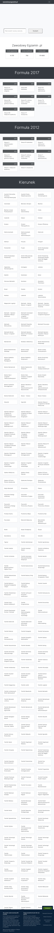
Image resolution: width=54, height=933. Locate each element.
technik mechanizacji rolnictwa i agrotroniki (10, 708)
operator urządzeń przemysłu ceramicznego (43, 455)
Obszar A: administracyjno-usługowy (8, 144)
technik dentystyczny (44, 593)
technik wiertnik (8, 896)
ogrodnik (23, 402)
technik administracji (26, 542)
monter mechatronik (9, 367)
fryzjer (23, 248)
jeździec (40, 267)
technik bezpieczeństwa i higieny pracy (9, 567)
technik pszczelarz (26, 785)
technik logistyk (42, 685)
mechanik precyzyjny (43, 324)
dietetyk (40, 218)
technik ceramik (42, 583)
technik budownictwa (27, 566)
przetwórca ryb (42, 513)
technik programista (43, 769)
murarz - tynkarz (25, 396)
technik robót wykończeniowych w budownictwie (43, 802)
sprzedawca (7, 536)
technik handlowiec (26, 659)
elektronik (40, 232)
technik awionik (42, 556)
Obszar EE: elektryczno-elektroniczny (41, 89)
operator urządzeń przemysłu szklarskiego (26, 464)
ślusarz (40, 529)
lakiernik (23, 295)
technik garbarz (42, 637)
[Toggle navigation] (49, 2)
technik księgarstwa (9, 685)
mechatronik (7, 341)
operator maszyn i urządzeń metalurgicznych (9, 424)
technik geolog (42, 645)
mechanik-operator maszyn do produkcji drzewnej (26, 333)
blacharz (40, 203)
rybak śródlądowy (26, 529)
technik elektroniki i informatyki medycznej (26, 623)
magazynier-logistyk (9, 303)
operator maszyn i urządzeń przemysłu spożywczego (9, 434)
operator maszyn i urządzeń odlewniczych (26, 424)
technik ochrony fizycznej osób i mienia (25, 726)
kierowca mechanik (9, 281)
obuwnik (6, 402)
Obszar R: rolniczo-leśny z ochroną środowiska (26, 156)
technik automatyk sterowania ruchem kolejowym (26, 558)
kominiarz (23, 281)
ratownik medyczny (26, 520)
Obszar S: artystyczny (27, 167)
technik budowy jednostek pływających (25, 585)
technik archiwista (9, 556)
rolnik (5, 529)
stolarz (23, 536)
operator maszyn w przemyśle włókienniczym (43, 445)
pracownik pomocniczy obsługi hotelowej (9, 505)
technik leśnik (25, 685)
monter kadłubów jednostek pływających (9, 359)
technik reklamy (8, 801)
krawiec (23, 289)
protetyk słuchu (8, 513)
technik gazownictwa (10, 645)
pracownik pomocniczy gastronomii (41, 496)
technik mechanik (42, 691)
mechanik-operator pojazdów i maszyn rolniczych (43, 333)
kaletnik (6, 275)
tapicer (6, 542)
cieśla (39, 210)
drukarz (6, 224)
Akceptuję (47, 908)
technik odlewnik (25, 734)
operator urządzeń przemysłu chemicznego (9, 464)
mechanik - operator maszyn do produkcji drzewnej (43, 305)
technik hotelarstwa (9, 667)
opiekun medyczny (9, 472)
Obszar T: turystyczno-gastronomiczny (42, 156)
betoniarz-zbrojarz (26, 203)
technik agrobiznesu (43, 542)
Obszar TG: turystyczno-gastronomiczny (42, 102)
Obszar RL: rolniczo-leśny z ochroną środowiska (26, 102)
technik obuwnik (42, 716)
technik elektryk (8, 631)
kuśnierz (6, 295)
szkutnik (40, 536)
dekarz (23, 218)
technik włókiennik (43, 896)
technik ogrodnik (42, 734)
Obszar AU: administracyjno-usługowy (8, 89)
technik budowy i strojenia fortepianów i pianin (10, 585)
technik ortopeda (9, 750)
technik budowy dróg (27, 575)
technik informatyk (43, 667)
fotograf (40, 241)
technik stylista (8, 826)
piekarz (40, 488)
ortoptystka (24, 488)
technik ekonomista (43, 602)
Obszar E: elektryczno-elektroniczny (41, 144)
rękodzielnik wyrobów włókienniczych (42, 521)
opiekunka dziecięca (26, 480)
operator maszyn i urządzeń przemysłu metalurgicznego (43, 424)
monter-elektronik (9, 396)
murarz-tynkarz (42, 396)
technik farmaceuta (43, 631)
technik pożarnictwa (26, 761)
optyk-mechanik (8, 488)
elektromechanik (8, 232)
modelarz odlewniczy (27, 341)
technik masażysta (26, 691)
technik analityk (8, 548)
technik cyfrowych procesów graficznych (26, 594)
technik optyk (8, 742)
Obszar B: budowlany (26, 142)
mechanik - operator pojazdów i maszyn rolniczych (9, 314)
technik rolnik (8, 810)
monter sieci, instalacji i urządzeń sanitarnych (26, 376)
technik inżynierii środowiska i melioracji (25, 675)
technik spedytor (25, 818)
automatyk (7, 203)
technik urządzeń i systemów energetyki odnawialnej (44, 870)
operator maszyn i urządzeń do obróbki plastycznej (44, 403)
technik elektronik (9, 621)
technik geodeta (25, 645)
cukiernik (6, 218)
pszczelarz (7, 520)
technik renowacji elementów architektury (26, 802)
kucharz (40, 289)
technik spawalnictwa (10, 818)
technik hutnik (25, 667)
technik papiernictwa (26, 750)
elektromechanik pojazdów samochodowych (25, 233)
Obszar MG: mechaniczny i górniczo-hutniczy (9, 102)
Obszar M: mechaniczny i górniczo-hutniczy (9, 156)
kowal (5, 289)
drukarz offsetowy (43, 224)
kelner (39, 275)
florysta (23, 241)
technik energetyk (26, 631)
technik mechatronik (26, 707)
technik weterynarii (43, 886)
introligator (24, 267)
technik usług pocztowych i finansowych (25, 888)
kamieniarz (24, 275)
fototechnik (7, 248)
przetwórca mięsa (26, 513)
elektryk (6, 241)
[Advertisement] (27, 17)
